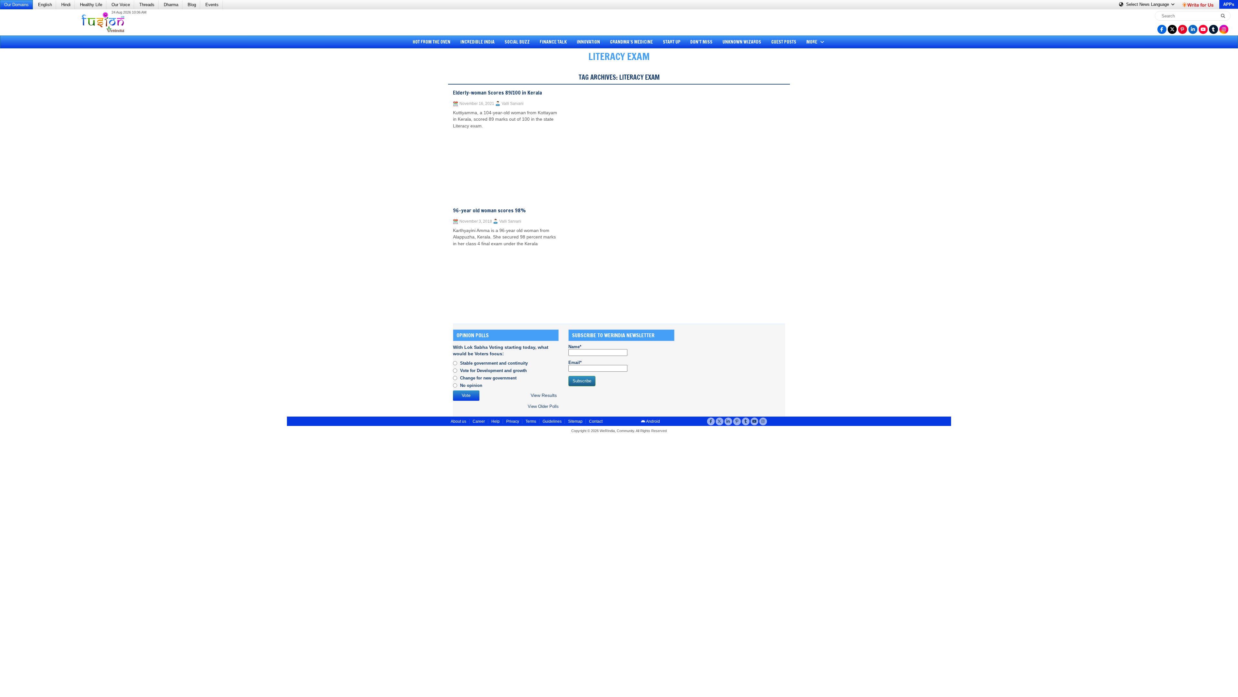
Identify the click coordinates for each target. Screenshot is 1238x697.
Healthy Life (91, 4)
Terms (531, 421)
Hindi (66, 4)
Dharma (171, 4)
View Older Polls (543, 406)
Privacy (512, 421)
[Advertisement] (29, 166)
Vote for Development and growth (493, 370)
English (45, 4)
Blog (192, 4)
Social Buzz (517, 42)
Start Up (672, 42)
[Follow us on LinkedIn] (1192, 29)
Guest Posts (783, 42)
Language (1148, 4)
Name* (574, 346)
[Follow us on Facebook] (1161, 29)
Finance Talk (553, 42)
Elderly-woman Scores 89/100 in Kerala (497, 92)
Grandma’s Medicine (631, 42)
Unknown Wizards (741, 42)
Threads (146, 4)
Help (495, 421)
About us (458, 421)
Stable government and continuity (494, 363)
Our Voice (121, 4)
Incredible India (477, 42)
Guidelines (552, 421)
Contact (596, 421)
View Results (544, 395)
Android (652, 421)
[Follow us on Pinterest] (1182, 29)
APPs (1228, 4)
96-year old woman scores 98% (489, 210)
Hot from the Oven (431, 42)
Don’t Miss (701, 42)
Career (479, 421)
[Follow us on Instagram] (1223, 29)
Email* (575, 362)
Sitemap (575, 421)
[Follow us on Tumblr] (1213, 29)
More (812, 42)
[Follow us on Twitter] (1172, 29)
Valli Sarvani (513, 103)
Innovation (588, 42)
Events (212, 4)
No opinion (471, 385)
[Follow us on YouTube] (1203, 29)
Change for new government (488, 378)
